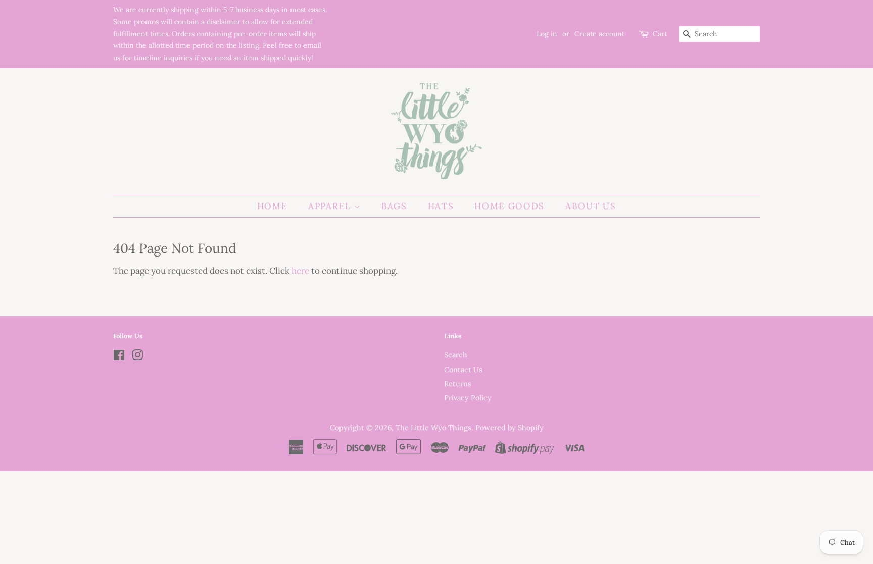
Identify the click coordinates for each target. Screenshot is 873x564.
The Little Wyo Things (433, 427)
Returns (457, 383)
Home (272, 206)
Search (455, 355)
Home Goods (509, 206)
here (300, 270)
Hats (441, 206)
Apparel (331, 206)
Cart (660, 33)
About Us (590, 206)
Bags (394, 206)
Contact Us (463, 369)
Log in (547, 33)
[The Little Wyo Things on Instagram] (137, 357)
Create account (599, 33)
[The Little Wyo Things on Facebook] (119, 357)
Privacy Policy (468, 397)
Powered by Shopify (509, 427)
